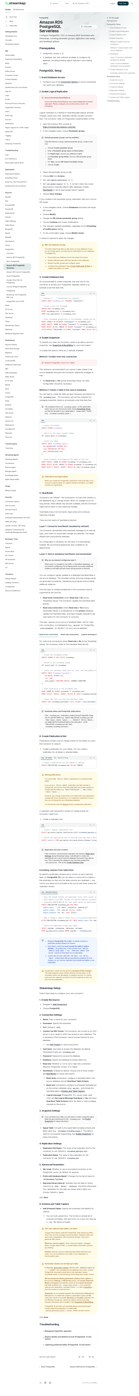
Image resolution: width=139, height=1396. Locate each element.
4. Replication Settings (116, 90)
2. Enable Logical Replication (119, 31)
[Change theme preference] (132, 3)
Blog (11, 21)
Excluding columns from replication (122, 73)
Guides (8, 9)
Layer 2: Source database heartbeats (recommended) (120, 64)
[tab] (43, 293)
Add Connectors (60, 1004)
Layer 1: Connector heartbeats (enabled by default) (121, 58)
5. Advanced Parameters (117, 94)
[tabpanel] (68, 313)
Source (65, 804)
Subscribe (13, 26)
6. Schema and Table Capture (119, 97)
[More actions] (95, 26)
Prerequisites (112, 21)
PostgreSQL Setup (114, 24)
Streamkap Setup (113, 76)
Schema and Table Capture (73, 1091)
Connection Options (69, 82)
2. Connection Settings (117, 83)
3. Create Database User (117, 35)
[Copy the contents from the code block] (90, 293)
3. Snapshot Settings (116, 87)
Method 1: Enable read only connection (120, 43)
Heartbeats (48, 190)
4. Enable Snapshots (116, 38)
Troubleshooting (113, 101)
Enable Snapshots (83, 1134)
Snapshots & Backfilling (63, 345)
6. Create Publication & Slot (118, 69)
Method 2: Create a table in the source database (121, 49)
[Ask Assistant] (94, 293)
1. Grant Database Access (118, 28)
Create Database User (75, 862)
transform (88, 1287)
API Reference (18, 9)
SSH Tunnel (55, 1045)
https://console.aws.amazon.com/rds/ (59, 127)
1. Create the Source (116, 80)
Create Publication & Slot (80, 266)
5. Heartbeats (113, 54)
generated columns (61, 1268)
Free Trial (13, 17)
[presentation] (68, 313)
